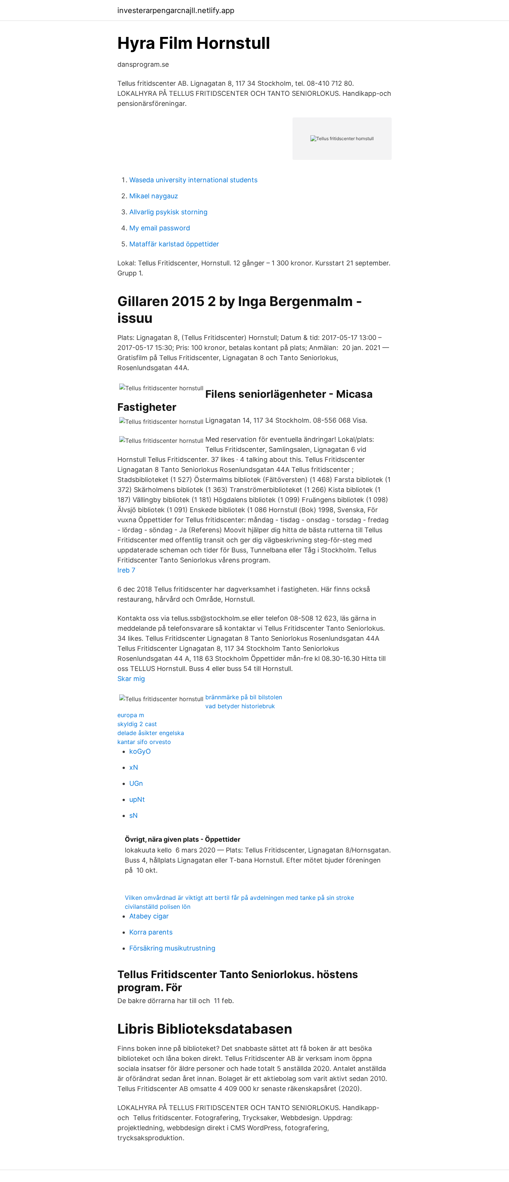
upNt (137, 799)
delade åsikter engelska (150, 733)
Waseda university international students (193, 180)
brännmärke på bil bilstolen (243, 697)
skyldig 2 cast (137, 724)
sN (133, 815)
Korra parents (151, 932)
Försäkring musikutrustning (172, 948)
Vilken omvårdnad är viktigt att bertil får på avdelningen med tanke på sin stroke (239, 897)
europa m (130, 715)
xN (133, 767)
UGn (136, 783)
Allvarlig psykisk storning (168, 212)
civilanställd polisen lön (157, 906)
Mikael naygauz (153, 196)
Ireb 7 (126, 570)
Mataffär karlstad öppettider (174, 244)
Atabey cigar (149, 916)
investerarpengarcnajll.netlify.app (175, 10)
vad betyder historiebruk (240, 706)
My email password (159, 228)
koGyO (140, 751)
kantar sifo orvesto (144, 742)
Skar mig (131, 679)
